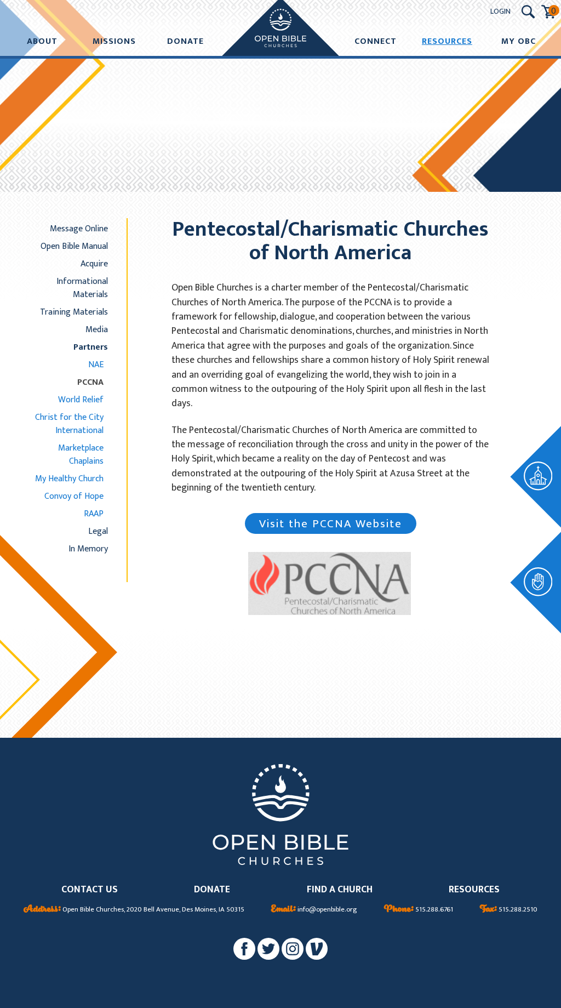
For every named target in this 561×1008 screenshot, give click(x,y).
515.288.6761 (418, 910)
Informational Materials (82, 287)
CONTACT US (89, 889)
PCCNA (90, 382)
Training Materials (74, 312)
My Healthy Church (69, 478)
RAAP (94, 513)
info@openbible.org (314, 910)
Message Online (79, 228)
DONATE (212, 889)
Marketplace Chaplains (81, 454)
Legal (98, 531)
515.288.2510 (508, 910)
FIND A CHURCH (340, 889)
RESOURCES (474, 889)
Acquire (94, 264)
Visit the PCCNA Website (330, 523)
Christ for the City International (69, 423)
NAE (96, 364)
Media (96, 329)
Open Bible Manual (74, 246)
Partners (90, 347)
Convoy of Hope (74, 496)
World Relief (81, 399)
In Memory (88, 549)
